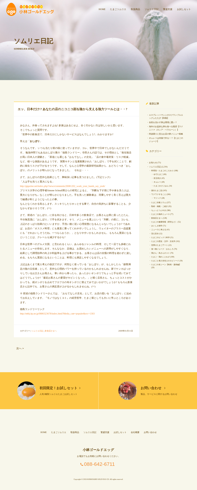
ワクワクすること (158, 194)
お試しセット (184, 9)
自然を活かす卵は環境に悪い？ (163, 122)
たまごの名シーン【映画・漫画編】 (166, 264)
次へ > (20, 348)
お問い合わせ (152, 388)
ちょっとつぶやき (158, 210)
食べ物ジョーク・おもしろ (162, 249)
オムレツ (157, 182)
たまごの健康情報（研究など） (164, 222)
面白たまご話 (156, 190)
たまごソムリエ (118, 9)
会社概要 (135, 432)
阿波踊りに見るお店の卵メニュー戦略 (166, 134)
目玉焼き (157, 178)
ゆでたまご (158, 174)
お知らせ (153, 162)
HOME (102, 9)
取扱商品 (135, 9)
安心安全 (155, 234)
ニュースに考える (158, 230)
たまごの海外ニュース (160, 214)
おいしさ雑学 (156, 226)
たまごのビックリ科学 (160, 237)
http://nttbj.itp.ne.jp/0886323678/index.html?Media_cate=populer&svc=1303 (57, 313)
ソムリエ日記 (152, 9)
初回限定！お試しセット (59, 388)
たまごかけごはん (161, 186)
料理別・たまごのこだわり (162, 171)
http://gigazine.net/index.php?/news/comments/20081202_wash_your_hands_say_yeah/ (62, 186)
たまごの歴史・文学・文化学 (163, 241)
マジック (157, 198)
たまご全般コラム (158, 202)
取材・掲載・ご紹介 (159, 206)
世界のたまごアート (159, 245)
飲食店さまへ (51, 331)
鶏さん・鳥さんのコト (160, 253)
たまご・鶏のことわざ (160, 257)
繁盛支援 (167, 9)
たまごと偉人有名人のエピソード (165, 261)
